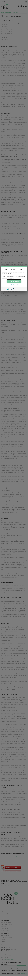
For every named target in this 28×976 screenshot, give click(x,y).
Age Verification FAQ (14, 284)
